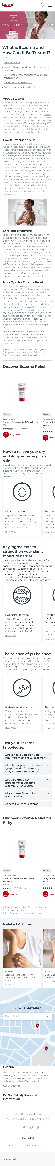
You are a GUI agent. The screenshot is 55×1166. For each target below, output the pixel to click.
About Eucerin (11, 1085)
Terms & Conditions (17, 1119)
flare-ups (26, 191)
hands (47, 114)
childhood (31, 129)
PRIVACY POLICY (39, 1119)
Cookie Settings (34, 1114)
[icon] (48, 1016)
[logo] (8, 5)
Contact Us (18, 1114)
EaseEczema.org (16, 286)
